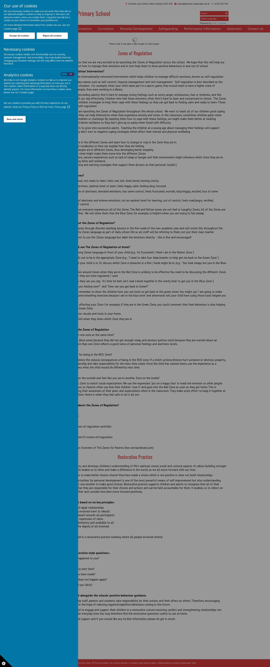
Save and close (15, 119)
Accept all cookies (19, 35)
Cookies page (11, 28)
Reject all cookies (52, 35)
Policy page (60, 106)
